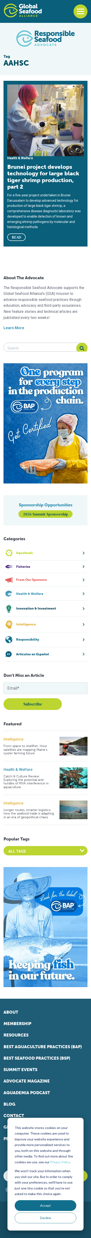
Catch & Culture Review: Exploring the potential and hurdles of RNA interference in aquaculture (26, 782)
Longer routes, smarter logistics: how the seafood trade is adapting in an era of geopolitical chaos (29, 813)
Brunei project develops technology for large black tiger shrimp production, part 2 (43, 176)
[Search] (82, 348)
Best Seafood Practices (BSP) (37, 1058)
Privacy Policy (60, 1162)
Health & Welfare (18, 769)
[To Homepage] (23, 10)
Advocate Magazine (27, 1081)
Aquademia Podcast (27, 1092)
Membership (17, 1023)
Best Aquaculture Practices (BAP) (43, 1046)
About (11, 1012)
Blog (9, 1104)
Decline (45, 1218)
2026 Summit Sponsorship (45, 514)
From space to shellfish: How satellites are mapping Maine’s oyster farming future (25, 749)
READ (16, 237)
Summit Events (20, 1069)
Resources (16, 1035)
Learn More (14, 328)
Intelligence (13, 739)
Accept (45, 1205)
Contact (14, 1115)
